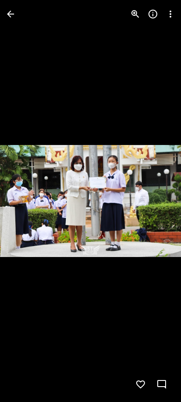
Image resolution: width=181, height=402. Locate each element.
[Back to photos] (10, 14)
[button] (24, 201)
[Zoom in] (135, 14)
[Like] (140, 384)
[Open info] (153, 14)
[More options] (170, 14)
